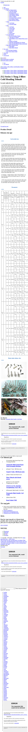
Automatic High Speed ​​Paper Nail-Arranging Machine (15, 465)
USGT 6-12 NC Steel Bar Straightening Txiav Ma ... (14, 486)
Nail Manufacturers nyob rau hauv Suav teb (17, 541)
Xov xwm (5, 49)
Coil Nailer (11, 23)
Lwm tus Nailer (12, 24)
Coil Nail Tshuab (13, 11)
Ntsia (7, 25)
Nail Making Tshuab (14, 14)
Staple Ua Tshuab (13, 41)
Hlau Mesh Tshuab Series (12, 45)
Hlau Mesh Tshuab (13, 47)
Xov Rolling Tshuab (13, 19)
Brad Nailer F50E (11, 500)
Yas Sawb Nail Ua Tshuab (15, 17)
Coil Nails (11, 27)
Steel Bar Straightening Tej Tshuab (17, 42)
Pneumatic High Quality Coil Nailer (14, 419)
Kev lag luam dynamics (11, 50)
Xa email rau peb (4, 126)
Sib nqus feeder (12, 12)
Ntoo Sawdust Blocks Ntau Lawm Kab (18, 43)
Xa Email (3, 546)
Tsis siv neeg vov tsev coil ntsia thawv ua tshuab (11, 540)
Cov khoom (6, 8)
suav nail (7, 544)
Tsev (4, 7)
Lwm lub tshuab (10, 34)
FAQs (4, 54)
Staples (10, 32)
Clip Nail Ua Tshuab (14, 37)
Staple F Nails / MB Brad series (15, 472)
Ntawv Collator (12, 16)
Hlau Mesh (11, 46)
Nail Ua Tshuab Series (11, 10)
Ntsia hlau (11, 30)
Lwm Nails (11, 29)
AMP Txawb (12, 539)
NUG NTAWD (4, 525)
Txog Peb (5, 53)
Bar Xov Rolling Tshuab (14, 36)
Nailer (7, 21)
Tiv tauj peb (6, 55)
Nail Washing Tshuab (14, 15)
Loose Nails (12, 28)
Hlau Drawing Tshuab (14, 20)
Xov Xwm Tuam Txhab (11, 51)
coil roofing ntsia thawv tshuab (8, 543)
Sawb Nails (11, 33)
